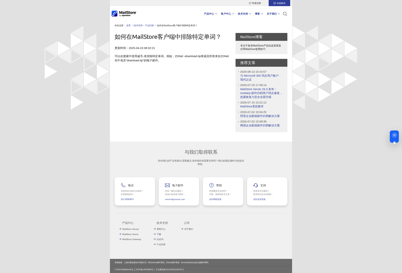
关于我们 (272, 13)
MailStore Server (130, 229)
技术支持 (243, 13)
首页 (128, 25)
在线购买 (281, 3)
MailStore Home (130, 234)
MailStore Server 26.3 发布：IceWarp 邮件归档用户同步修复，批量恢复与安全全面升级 (261, 93)
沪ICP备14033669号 (144, 269)
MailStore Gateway (131, 239)
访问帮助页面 (215, 199)
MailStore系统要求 (251, 106)
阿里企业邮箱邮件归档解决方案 (260, 116)
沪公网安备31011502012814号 (169, 269)
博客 (257, 13)
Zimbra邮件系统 (172, 262)
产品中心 (209, 13)
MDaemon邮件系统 (156, 262)
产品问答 (149, 25)
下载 (159, 234)
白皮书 (160, 239)
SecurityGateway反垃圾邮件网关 (195, 262)
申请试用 (256, 3)
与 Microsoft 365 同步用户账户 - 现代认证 (260, 77)
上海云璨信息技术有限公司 (135, 262)
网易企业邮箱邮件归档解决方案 (260, 125)
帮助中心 (161, 229)
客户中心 (226, 13)
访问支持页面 (259, 199)
